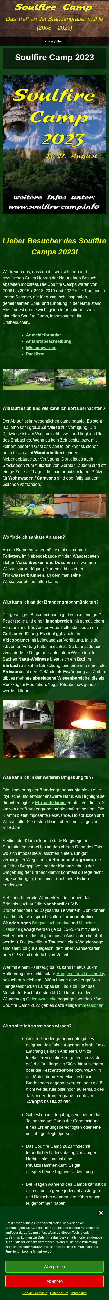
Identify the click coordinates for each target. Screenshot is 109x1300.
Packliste (35, 354)
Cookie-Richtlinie (34, 1293)
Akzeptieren (54, 1266)
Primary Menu (54, 41)
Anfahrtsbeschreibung (48, 341)
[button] (101, 1213)
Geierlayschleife (41, 999)
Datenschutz (59, 1293)
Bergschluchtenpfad (51, 923)
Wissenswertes (41, 347)
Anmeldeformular (43, 335)
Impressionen (90, 1005)
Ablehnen (55, 1281)
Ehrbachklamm (50, 802)
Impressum (79, 1293)
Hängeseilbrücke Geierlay (80, 973)
